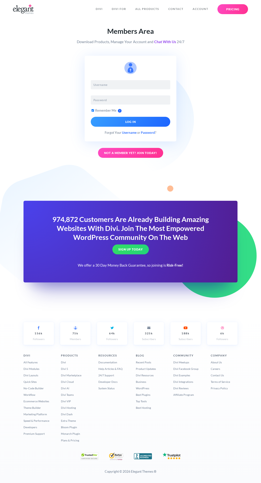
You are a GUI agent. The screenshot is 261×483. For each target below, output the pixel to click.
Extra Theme (68, 420)
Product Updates (146, 368)
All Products (147, 8)
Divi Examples (181, 375)
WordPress (142, 388)
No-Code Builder (34, 388)
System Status (106, 388)
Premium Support (34, 433)
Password (148, 133)
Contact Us (217, 375)
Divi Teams (67, 394)
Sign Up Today (130, 249)
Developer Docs (108, 381)
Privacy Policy (219, 388)
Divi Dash (67, 414)
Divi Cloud (67, 381)
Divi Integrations (183, 381)
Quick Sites (30, 381)
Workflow (29, 394)
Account (200, 8)
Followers (39, 336)
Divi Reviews (181, 388)
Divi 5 (64, 368)
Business (141, 381)
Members (75, 336)
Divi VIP (66, 401)
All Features (31, 362)
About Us (216, 362)
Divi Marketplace (71, 375)
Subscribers (149, 336)
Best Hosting (143, 407)
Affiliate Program (183, 394)
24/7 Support (106, 375)
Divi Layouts (31, 375)
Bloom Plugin (69, 427)
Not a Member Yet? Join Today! (130, 153)
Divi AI (65, 388)
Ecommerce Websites (36, 401)
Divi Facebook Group (186, 368)
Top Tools (141, 401)
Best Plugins (143, 394)
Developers (30, 427)
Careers (215, 368)
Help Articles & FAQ (110, 368)
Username (129, 133)
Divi (99, 8)
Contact (175, 8)
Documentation (107, 362)
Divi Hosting (68, 407)
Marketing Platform (35, 414)
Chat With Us (165, 42)
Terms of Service (220, 381)
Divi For (119, 8)
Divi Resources (145, 375)
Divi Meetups (181, 362)
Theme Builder (32, 407)
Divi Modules (31, 368)
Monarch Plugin (70, 433)
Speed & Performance (36, 420)
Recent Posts (143, 362)
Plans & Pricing (70, 440)
